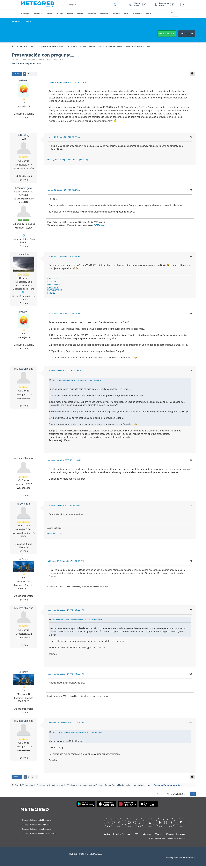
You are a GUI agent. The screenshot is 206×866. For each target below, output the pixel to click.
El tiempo (25, 13)
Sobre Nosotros (123, 834)
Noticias (38, 13)
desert (24, 80)
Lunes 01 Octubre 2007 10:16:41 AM (64, 256)
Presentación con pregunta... (43, 55)
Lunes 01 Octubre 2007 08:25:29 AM (64, 137)
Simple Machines (94, 854)
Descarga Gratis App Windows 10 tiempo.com (39, 834)
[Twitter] (108, 822)
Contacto (108, 834)
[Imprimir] (192, 74)
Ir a (158, 794)
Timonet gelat (24, 188)
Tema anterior (18, 63)
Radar (70, 13)
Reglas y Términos (174, 858)
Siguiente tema (33, 63)
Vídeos (49, 13)
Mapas (80, 13)
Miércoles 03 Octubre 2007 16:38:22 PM (66, 610)
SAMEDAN (52, 279)
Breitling (24, 135)
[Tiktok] (140, 822)
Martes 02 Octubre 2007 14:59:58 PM (64, 505)
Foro (126, 13)
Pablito (25, 254)
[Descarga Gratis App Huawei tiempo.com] (127, 804)
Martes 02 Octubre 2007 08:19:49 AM (64, 370)
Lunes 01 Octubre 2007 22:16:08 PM (64, 313)
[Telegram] (170, 822)
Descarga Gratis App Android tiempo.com (37, 820)
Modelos (104, 13)
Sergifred (25, 503)
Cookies (158, 834)
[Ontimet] (24, 235)
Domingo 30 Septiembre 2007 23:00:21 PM (67, 82)
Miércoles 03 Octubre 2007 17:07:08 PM (66, 723)
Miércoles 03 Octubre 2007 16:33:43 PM (66, 561)
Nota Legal (146, 834)
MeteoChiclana (24, 368)
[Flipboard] (181, 822)
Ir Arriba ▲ (191, 858)
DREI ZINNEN (53, 284)
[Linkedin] (160, 822)
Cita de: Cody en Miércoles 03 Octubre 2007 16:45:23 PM (77, 732)
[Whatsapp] (150, 822)
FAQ (136, 834)
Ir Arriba (16, 777)
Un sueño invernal (55, 533)
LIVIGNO (51, 293)
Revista (116, 13)
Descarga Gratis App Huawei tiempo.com (37, 829)
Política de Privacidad (175, 834)
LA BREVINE (53, 287)
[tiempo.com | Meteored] (35, 809)
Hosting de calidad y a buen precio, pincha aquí (68, 159)
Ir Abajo (16, 73)
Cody (25, 559)
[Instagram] (129, 822)
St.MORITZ (52, 282)
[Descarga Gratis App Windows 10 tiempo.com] (148, 804)
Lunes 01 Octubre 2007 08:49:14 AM (64, 190)
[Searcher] (115, 4)
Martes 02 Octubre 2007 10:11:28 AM (64, 460)
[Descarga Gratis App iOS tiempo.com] (106, 804)
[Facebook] (119, 822)
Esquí (148, 13)
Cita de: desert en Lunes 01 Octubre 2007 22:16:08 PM (76, 380)
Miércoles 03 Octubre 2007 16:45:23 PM (66, 674)
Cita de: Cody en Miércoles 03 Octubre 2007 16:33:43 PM (77, 620)
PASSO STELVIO (55, 290)
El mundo (137, 13)
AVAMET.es (99, 225)
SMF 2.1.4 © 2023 (77, 854)
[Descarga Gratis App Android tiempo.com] (86, 804)
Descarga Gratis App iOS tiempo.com (36, 825)
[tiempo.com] (37, 4)
